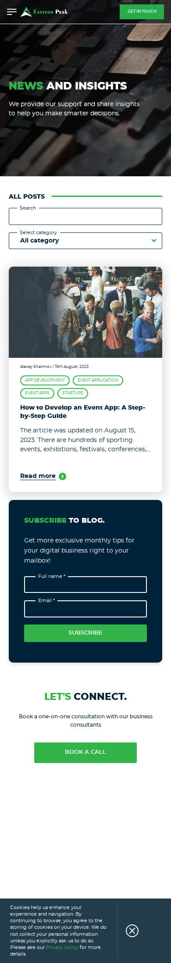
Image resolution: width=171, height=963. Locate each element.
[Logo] (44, 12)
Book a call (85, 752)
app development (45, 380)
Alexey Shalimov (36, 367)
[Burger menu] (12, 12)
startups (72, 393)
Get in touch (142, 12)
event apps (37, 393)
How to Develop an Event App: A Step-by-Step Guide (82, 412)
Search (28, 208)
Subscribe (85, 633)
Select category (38, 232)
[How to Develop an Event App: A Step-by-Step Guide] (85, 312)
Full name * (51, 576)
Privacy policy (62, 947)
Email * (46, 600)
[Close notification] (128, 931)
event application (98, 380)
